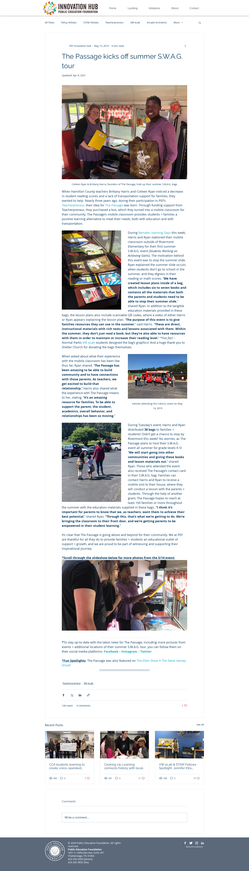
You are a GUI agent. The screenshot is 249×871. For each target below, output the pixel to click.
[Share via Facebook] (63, 695)
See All (200, 724)
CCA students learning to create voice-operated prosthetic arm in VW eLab (68, 766)
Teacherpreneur (114, 22)
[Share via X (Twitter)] (71, 695)
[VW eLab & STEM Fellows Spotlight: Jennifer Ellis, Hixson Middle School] (179, 744)
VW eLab (135, 22)
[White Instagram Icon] (197, 843)
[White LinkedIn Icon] (202, 843)
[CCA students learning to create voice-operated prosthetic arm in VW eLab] (69, 744)
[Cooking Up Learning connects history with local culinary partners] (124, 744)
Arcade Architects (157, 22)
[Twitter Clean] (191, 843)
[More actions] (185, 46)
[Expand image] (124, 595)
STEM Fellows (91, 22)
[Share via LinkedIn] (80, 695)
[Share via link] (88, 695)
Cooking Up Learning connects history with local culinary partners (123, 766)
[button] (199, 22)
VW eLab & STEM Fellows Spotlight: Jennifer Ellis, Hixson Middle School (177, 766)
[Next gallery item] (183, 595)
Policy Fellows (69, 22)
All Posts (49, 22)
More (177, 22)
